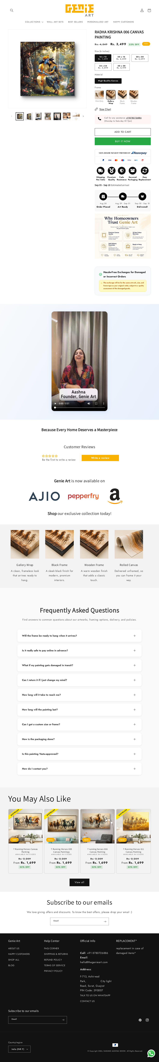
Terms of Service (54, 965)
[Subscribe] (105, 921)
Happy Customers (19, 954)
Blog (11, 965)
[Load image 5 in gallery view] (57, 116)
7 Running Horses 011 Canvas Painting (133, 850)
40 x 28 (121, 67)
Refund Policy (53, 960)
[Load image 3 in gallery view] (38, 116)
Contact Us (87, 1001)
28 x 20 (140, 58)
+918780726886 (134, 117)
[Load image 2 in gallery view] (29, 116)
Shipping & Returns (56, 954)
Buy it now (123, 141)
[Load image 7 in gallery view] (76, 116)
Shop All (13, 960)
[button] (11, 10)
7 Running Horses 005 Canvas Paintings (61, 850)
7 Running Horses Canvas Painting (25, 850)
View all (79, 882)
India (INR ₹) (18, 1049)
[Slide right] (83, 116)
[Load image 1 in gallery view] (20, 116)
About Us (13, 948)
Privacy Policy (53, 971)
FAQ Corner (51, 948)
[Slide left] (11, 116)
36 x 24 (103, 67)
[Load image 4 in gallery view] (48, 116)
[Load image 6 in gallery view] (66, 116)
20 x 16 (121, 58)
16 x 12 (103, 58)
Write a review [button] (100, 458)
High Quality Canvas (108, 80)
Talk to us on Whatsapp (95, 995)
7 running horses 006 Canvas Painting (97, 850)
